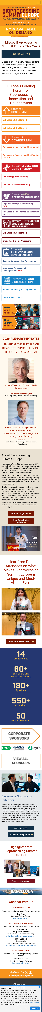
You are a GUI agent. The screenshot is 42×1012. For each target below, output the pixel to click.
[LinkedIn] (23, 972)
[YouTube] (15, 972)
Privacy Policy (34, 1002)
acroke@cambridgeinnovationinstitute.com (21, 945)
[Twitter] (11, 972)
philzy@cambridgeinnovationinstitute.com (21, 936)
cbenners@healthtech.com (21, 963)
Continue (35, 1008)
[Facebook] (19, 972)
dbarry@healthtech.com (21, 918)
